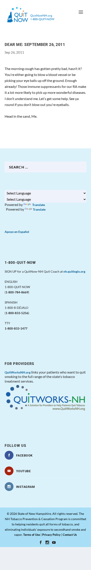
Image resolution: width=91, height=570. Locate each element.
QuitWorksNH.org (17, 372)
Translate (38, 205)
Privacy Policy (51, 534)
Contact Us (70, 534)
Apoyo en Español (17, 232)
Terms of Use (31, 534)
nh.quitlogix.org (74, 271)
